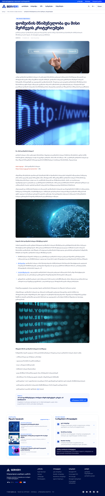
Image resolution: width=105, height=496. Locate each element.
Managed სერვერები (75, 479)
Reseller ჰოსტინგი (58, 474)
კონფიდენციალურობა (44, 492)
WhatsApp (87, 1)
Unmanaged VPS (73, 474)
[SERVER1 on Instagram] (94, 492)
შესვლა (100, 6)
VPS (41, 6)
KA (92, 6)
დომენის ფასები (90, 476)
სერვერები (49, 6)
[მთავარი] (14, 470)
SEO (38, 389)
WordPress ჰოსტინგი (59, 476)
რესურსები (59, 6)
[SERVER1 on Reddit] (97, 492)
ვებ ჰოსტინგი (57, 472)
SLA (53, 492)
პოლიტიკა (34, 492)
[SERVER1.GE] (10, 6)
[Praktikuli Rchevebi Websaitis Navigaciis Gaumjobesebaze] (14, 450)
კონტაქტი (80, 1)
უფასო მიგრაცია (58, 479)
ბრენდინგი (21, 263)
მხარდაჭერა (41, 479)
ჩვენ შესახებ (41, 472)
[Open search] (89, 6)
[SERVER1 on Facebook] (90, 492)
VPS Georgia (72, 476)
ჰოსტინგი (33, 6)
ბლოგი (3, 11)
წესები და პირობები (24, 492)
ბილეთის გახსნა (97, 1)
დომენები (25, 6)
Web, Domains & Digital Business (14, 11)
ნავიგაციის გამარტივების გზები (30, 424)
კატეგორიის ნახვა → (45, 419)
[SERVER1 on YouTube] (87, 492)
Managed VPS (72, 472)
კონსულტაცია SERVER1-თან (79, 400)
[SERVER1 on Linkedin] (83, 492)
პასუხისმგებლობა (24, 272)
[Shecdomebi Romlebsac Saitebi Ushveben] (14, 438)
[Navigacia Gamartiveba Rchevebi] (14, 426)
